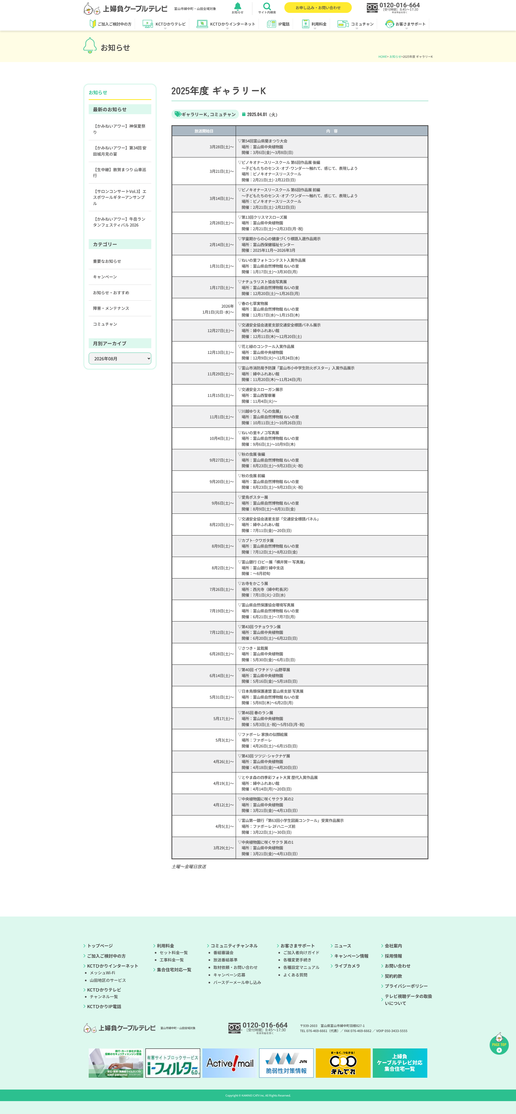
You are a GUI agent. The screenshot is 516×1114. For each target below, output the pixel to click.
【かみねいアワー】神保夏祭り (119, 129)
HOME (382, 56)
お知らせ (395, 56)
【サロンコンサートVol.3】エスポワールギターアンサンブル (119, 197)
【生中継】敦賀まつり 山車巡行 (119, 172)
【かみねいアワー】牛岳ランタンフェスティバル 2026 (119, 222)
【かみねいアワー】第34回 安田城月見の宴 (119, 150)
